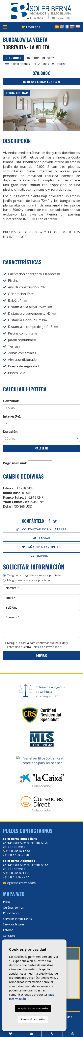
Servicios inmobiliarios (17, 919)
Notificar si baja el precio (41, 81)
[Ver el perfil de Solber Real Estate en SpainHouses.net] (41, 760)
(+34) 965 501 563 (18, 851)
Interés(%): (12, 416)
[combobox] (41, 438)
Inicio (6, 902)
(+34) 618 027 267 (17, 877)
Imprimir (44, 556)
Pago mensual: (15, 463)
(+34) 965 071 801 (18, 873)
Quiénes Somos (13, 907)
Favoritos (32, 27)
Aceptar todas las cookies (33, 1008)
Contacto (9, 935)
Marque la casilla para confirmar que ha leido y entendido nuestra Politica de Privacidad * (37, 645)
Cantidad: (11, 401)
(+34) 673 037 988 (17, 855)
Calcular (41, 448)
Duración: (10, 431)
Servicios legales (13, 924)
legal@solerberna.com (21, 883)
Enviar (44, 538)
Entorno (8, 930)
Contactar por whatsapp (43, 529)
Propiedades (11, 913)
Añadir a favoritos (44, 547)
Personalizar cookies (33, 1019)
